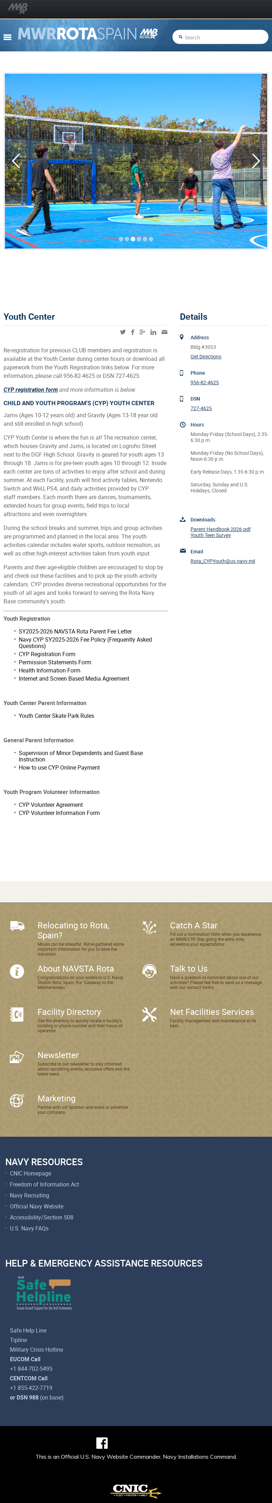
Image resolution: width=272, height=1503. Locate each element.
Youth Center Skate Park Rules (56, 716)
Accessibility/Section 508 (41, 1217)
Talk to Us (189, 968)
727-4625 (201, 408)
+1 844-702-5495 (31, 1369)
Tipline (18, 1340)
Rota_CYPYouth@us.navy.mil (223, 561)
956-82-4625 (205, 382)
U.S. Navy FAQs (29, 1228)
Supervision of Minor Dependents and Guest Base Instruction (81, 756)
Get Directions (206, 356)
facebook (132, 332)
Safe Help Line (28, 1330)
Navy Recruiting (29, 1195)
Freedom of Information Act (44, 1184)
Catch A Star (193, 925)
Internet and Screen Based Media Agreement (74, 678)
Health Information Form (49, 670)
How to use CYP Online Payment (59, 767)
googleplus (142, 332)
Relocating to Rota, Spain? (73, 930)
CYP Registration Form (47, 654)
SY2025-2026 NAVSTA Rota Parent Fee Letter (75, 631)
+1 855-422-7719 (31, 1388)
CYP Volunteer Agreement (51, 805)
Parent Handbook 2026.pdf (221, 529)
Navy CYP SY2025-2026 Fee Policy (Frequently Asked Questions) (85, 643)
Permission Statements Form (55, 662)
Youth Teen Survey (211, 535)
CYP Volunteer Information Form (59, 813)
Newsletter (58, 1055)
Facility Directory (69, 1011)
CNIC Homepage (30, 1173)
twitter (123, 332)
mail (165, 332)
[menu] (7, 37)
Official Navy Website (36, 1206)
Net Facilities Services (212, 1011)
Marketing (56, 1098)
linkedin (153, 332)
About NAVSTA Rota (76, 968)
